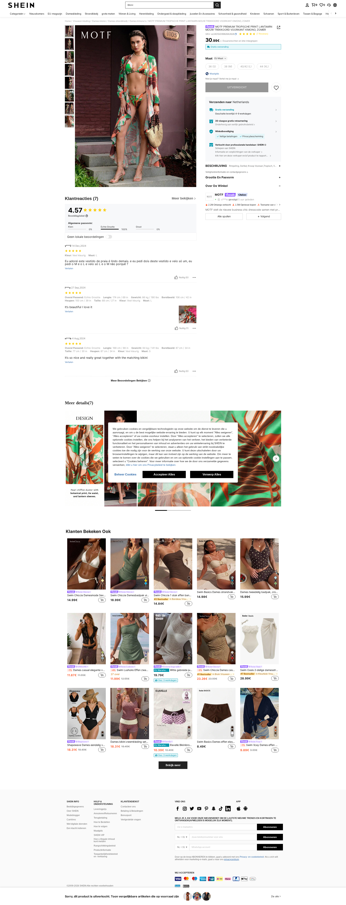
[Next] (276, 458)
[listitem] (86, 573)
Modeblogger (73, 815)
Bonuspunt (126, 815)
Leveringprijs (100, 809)
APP (238, 802)
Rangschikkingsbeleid (105, 845)
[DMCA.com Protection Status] (186, 886)
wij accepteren (184, 873)
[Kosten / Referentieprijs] (221, 41)
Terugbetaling (100, 818)
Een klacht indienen (76, 828)
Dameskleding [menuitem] (73, 13)
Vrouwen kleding (81, 21)
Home (68, 21)
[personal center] (307, 5)
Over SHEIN (73, 811)
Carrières (71, 819)
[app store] (238, 810)
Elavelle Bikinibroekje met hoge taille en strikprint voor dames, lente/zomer (173, 745)
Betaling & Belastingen (132, 811)
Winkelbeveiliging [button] (224, 131)
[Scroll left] (331, 13)
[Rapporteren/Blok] (194, 277)
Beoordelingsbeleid (76, 216)
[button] (329, 5)
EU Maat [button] (218, 58)
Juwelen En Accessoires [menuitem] (202, 13)
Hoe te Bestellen (102, 822)
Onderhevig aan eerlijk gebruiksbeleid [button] (234, 124)
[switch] (109, 237)
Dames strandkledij (117, 21)
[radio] (212, 66)
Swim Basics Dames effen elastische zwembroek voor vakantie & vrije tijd (216, 741)
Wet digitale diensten (77, 824)
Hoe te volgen (100, 826)
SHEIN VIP (99, 835)
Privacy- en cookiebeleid (252, 857)
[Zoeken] (217, 5)
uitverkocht (237, 87)
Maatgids (98, 831)
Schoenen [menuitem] (268, 13)
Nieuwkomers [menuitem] (36, 13)
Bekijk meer (173, 765)
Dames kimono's (138, 21)
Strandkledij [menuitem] (91, 13)
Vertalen (69, 268)
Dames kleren (99, 21)
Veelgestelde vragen (131, 819)
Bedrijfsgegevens (75, 806)
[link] (314, 5)
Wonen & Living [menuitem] (127, 13)
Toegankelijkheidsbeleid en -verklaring (106, 855)
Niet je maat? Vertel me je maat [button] (221, 78)
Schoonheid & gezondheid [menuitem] (232, 13)
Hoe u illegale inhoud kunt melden (104, 840)
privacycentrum (231, 859)
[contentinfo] (229, 879)
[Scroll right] (335, 13)
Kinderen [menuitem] (255, 13)
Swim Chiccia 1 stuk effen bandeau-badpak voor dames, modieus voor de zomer (173, 595)
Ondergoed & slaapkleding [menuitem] (171, 13)
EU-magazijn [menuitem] (55, 13)
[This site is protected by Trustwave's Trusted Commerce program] (177, 886)
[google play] (245, 810)
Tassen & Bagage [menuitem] (312, 13)
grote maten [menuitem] (108, 13)
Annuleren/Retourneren (105, 813)
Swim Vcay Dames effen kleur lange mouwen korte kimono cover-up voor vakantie (260, 745)
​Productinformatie (102, 850)
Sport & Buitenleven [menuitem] (289, 13)
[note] (166, 680)
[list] (203, 808)
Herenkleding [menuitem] (146, 13)
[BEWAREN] (276, 87)
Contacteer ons (128, 806)
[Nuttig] (176, 277)
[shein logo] (21, 5)
